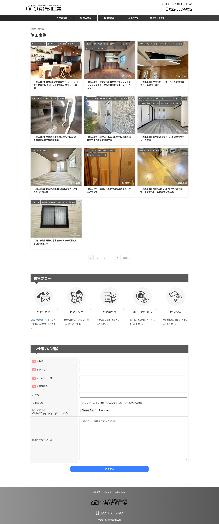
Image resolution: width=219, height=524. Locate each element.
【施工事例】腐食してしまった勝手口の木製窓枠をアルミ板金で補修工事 (109, 138)
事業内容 (63, 17)
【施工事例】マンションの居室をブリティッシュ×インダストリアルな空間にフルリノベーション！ (109, 85)
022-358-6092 (180, 9)
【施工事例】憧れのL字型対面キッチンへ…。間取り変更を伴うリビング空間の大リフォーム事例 (56, 85)
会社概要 (165, 4)
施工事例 (87, 17)
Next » (126, 257)
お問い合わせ (189, 4)
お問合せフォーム (45, 319)
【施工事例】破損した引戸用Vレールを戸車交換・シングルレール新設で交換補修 (161, 190)
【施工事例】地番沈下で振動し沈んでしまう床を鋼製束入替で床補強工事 (55, 138)
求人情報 (176, 4)
